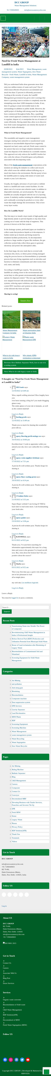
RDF (13, 720)
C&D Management (19, 781)
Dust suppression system (21, 702)
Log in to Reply (17, 414)
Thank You (16, 834)
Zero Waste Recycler (19, 746)
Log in (4, 906)
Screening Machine (19, 728)
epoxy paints (21, 518)
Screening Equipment (20, 724)
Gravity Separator (18, 710)
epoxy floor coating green (26, 477)
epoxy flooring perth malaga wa (28, 436)
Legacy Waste (17, 820)
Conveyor (15, 795)
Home (14, 816)
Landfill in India (25, 75)
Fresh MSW (16, 812)
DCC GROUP (22, 2)
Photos (14, 823)
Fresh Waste (13, 75)
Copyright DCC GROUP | (11, 1071)
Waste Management (34, 69)
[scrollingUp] (46, 1071)
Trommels (15, 838)
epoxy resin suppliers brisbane (27, 458)
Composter (16, 788)
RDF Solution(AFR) (19, 831)
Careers (14, 784)
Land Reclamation (18, 713)
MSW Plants (16, 717)
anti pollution (17, 684)
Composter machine (19, 699)
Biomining (16, 691)
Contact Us (16, 791)
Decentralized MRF (19, 799)
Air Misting (16, 680)
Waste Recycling (18, 739)
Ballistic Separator (18, 773)
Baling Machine (18, 770)
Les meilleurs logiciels (30, 583)
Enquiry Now (25, 301)
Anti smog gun (17, 688)
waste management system (20, 77)
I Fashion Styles (22, 496)
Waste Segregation (24, 72)
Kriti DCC (20, 69)
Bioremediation (17, 695)
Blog (13, 777)
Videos (14, 841)
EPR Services (17, 706)
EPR (13, 809)
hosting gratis (21, 417)
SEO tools (20, 387)
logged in (15, 598)
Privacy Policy (17, 827)
